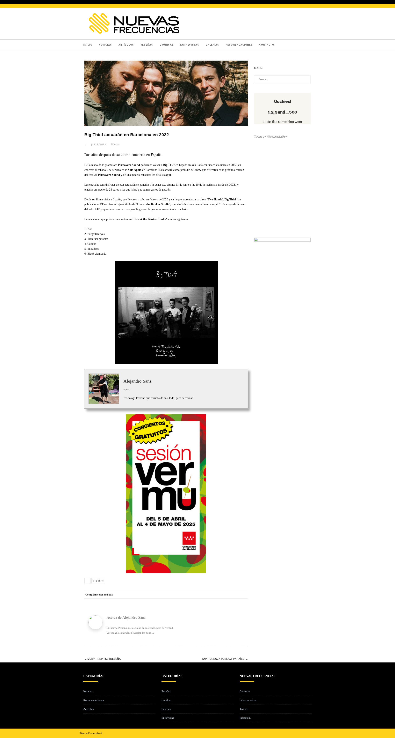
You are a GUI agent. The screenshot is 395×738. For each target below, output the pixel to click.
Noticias (105, 44)
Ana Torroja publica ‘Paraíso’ (225, 659)
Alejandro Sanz (137, 381)
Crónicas (167, 44)
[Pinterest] (219, 595)
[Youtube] (311, 733)
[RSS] (235, 595)
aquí (168, 174)
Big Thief (98, 580)
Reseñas (147, 44)
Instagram (245, 717)
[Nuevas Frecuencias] (134, 32)
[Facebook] (203, 595)
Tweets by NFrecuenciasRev (270, 136)
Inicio (87, 44)
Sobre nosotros (248, 700)
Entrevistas (189, 44)
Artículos (126, 44)
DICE (232, 184)
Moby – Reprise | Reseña (102, 659)
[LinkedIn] (227, 595)
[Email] (244, 595)
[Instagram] (305, 733)
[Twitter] (211, 595)
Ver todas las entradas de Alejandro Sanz (131, 632)
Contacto (266, 44)
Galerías (212, 44)
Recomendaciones (239, 44)
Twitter (243, 708)
